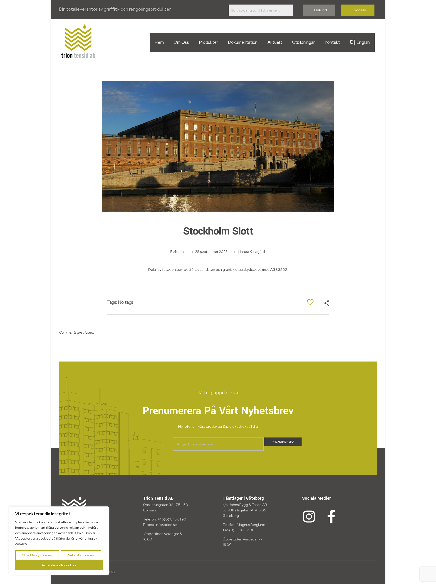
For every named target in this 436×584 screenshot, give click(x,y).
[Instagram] (309, 516)
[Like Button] (310, 302)
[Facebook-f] (331, 516)
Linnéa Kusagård (251, 251)
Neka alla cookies (81, 555)
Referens (177, 251)
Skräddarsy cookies (37, 555)
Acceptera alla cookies (59, 565)
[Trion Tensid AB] (78, 41)
